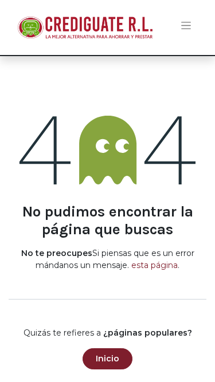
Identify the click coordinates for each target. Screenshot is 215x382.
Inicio (107, 358)
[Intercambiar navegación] (186, 27)
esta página (154, 265)
